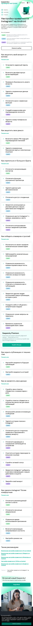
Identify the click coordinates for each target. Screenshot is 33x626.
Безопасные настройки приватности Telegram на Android (15, 554)
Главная (3, 570)
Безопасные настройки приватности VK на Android (16, 550)
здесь (8, 620)
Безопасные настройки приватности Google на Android (14, 564)
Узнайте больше (16, 345)
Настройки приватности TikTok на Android (13, 561)
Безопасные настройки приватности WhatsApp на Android (16, 558)
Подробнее (16, 584)
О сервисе (22, 2)
